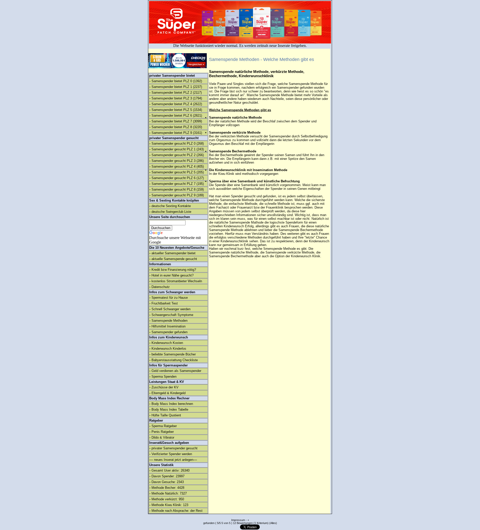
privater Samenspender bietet (172, 75)
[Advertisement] (436, 82)
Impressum (238, 520)
